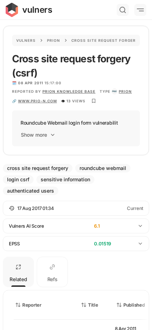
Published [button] (134, 305)
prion (125, 91)
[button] (76, 208)
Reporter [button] (31, 305)
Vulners (26, 40)
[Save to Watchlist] (94, 101)
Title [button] (93, 305)
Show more (34, 135)
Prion (53, 40)
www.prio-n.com (37, 101)
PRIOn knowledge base (68, 91)
